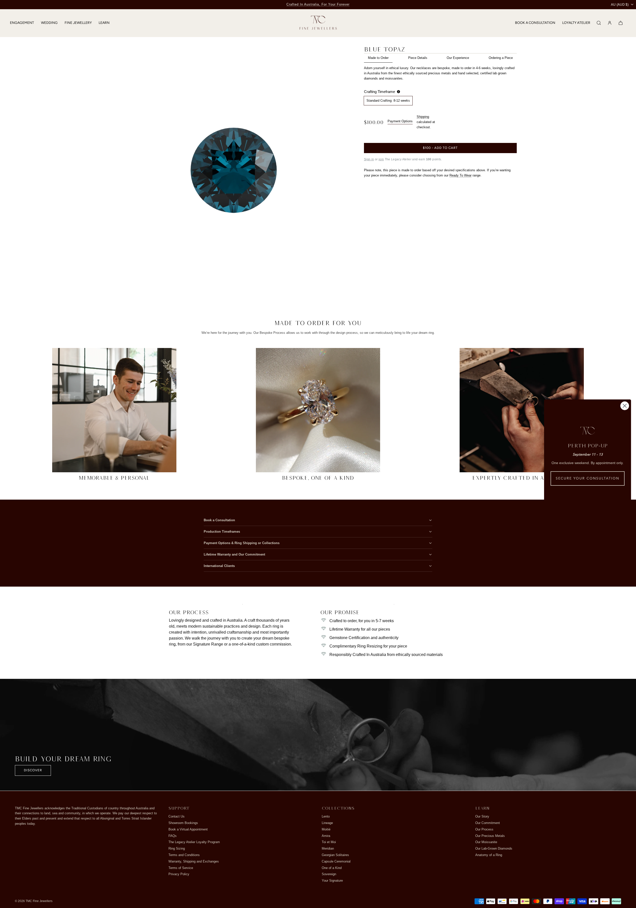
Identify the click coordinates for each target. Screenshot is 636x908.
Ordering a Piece (501, 58)
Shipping (423, 117)
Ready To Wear (460, 175)
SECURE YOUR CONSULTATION (587, 478)
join (381, 159)
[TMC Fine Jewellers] (318, 23)
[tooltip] (398, 91)
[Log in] (609, 22)
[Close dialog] (624, 405)
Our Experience (458, 58)
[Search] (598, 22)
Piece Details (417, 58)
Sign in (369, 159)
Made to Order (378, 58)
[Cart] (620, 22)
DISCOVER (33, 770)
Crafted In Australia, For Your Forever (318, 4)
